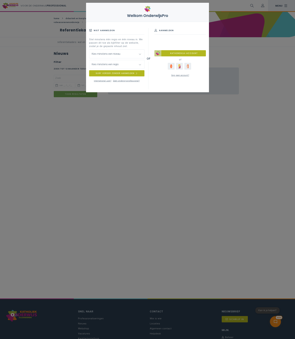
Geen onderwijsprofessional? (126, 81)
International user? (102, 81)
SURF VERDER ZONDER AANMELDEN (115, 73)
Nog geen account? (180, 75)
